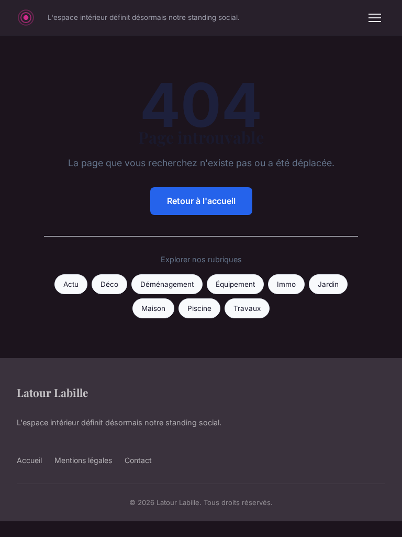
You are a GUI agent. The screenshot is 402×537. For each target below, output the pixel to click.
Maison (153, 308)
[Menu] (374, 17)
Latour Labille (52, 392)
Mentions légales (83, 460)
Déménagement (167, 284)
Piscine (199, 308)
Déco (109, 284)
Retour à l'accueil (201, 201)
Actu (71, 284)
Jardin (328, 284)
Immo (286, 284)
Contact (138, 460)
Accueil (29, 460)
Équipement (235, 284)
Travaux (247, 308)
